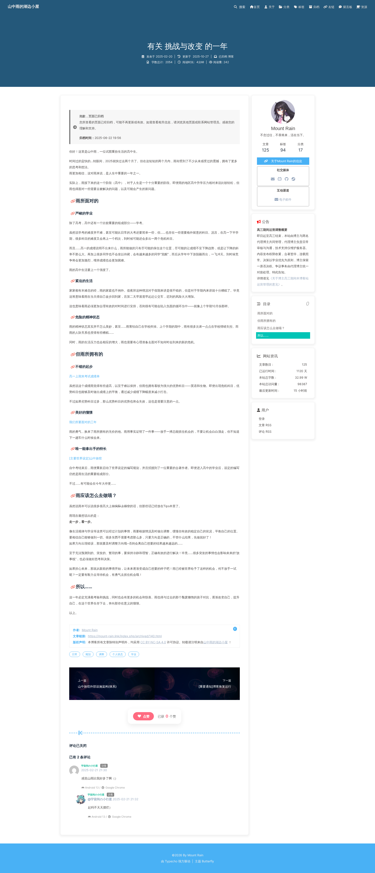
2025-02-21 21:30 (94, 770)
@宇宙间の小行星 (100, 799)
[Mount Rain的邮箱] (273, 179)
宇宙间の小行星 (89, 765)
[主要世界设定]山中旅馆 (85, 458)
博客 (231, 56)
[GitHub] (286, 179)
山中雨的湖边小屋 (215, 642)
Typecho (171, 861)
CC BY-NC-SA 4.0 (153, 642)
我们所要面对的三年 (83, 422)
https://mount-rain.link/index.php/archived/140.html (125, 636)
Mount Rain (90, 630)
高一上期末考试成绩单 (84, 376)
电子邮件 (284, 199)
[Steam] (293, 179)
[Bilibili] (280, 179)
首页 (257, 7)
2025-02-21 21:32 (125, 799)
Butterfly (208, 861)
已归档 (223, 56)
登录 (262, 419)
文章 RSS (265, 425)
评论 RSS (265, 431)
